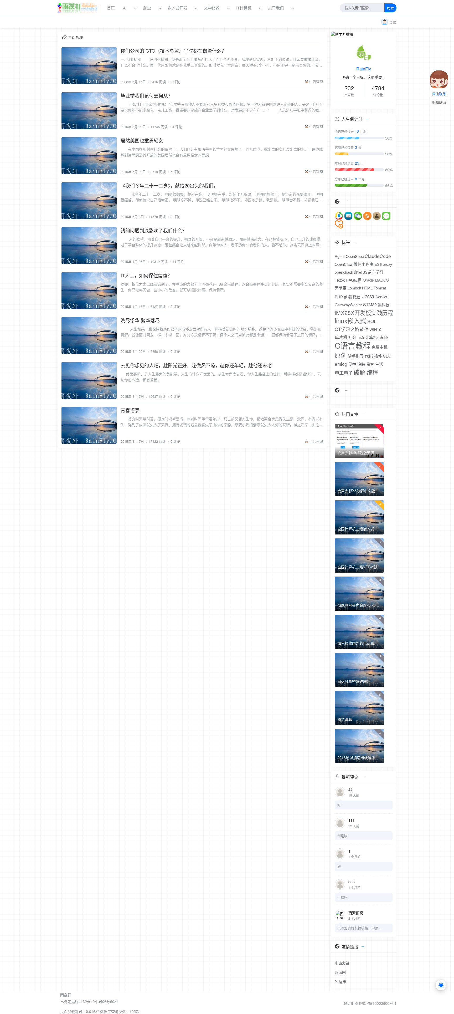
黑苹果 (341, 288)
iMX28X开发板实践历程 (364, 313)
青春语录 (130, 410)
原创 (341, 355)
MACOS (382, 280)
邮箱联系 (439, 103)
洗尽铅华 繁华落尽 (140, 320)
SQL (371, 321)
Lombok (354, 288)
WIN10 (375, 329)
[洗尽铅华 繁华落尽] (89, 335)
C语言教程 (353, 345)
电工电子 (344, 372)
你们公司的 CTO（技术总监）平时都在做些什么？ (173, 50)
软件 (364, 329)
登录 (392, 22)
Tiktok (340, 280)
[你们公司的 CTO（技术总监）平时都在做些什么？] (89, 65)
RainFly (363, 69)
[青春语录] (89, 425)
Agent (340, 256)
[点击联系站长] (439, 74)
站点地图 (350, 1003)
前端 (348, 296)
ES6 (378, 264)
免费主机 (380, 347)
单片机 (341, 337)
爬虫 (147, 8)
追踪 (361, 364)
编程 (372, 372)
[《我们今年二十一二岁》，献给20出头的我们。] (89, 200)
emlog (341, 363)
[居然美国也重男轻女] (89, 155)
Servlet (381, 296)
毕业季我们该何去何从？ (147, 95)
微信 (357, 296)
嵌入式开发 (177, 8)
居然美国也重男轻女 (142, 140)
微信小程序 (363, 264)
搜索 (390, 8)
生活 (379, 364)
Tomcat (380, 288)
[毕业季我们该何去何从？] (89, 110)
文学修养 (212, 8)
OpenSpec (355, 256)
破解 (360, 372)
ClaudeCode (378, 256)
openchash (344, 272)
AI (125, 8)
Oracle (368, 280)
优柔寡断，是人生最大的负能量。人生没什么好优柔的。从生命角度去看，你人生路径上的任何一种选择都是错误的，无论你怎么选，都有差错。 (221, 376)
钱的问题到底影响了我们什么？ (154, 230)
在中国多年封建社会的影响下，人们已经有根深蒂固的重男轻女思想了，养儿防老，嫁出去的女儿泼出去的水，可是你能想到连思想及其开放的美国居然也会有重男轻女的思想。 (222, 151)
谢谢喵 (342, 835)
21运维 (340, 981)
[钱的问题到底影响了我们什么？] (89, 245)
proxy (387, 264)
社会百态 (356, 337)
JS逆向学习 (373, 272)
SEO (387, 356)
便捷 (352, 364)
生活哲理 (316, 81)
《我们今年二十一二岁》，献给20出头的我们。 (169, 185)
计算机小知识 (377, 337)
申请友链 (342, 963)
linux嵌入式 (350, 320)
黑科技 (384, 304)
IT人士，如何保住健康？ (146, 275)
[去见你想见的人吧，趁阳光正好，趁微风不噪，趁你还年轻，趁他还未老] (89, 380)
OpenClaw (344, 264)
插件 (378, 356)
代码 (369, 356)
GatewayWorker (348, 304)
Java (368, 296)
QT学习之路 (347, 329)
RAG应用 (354, 280)
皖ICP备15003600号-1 (377, 1003)
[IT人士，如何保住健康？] (89, 290)
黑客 (370, 364)
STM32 (370, 305)
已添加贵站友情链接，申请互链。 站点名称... (359, 927)
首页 (111, 8)
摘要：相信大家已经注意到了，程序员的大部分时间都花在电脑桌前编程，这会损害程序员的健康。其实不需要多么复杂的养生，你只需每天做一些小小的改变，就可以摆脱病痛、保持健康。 (222, 286)
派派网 (340, 972)
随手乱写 (356, 356)
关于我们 (276, 8)
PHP (339, 296)
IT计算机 (243, 8)
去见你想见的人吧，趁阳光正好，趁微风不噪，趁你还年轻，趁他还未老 (196, 365)
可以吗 (342, 897)
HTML (367, 288)
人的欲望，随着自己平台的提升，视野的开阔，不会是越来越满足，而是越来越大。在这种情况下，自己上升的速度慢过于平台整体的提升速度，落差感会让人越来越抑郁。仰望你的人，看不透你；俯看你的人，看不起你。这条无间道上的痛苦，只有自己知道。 (220, 242)
